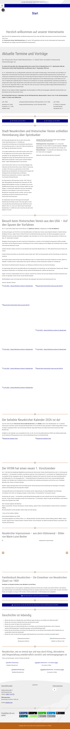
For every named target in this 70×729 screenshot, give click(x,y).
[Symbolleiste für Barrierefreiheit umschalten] (3, 10)
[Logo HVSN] (35, 2)
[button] (3, 553)
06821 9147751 (10, 694)
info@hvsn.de (8, 702)
